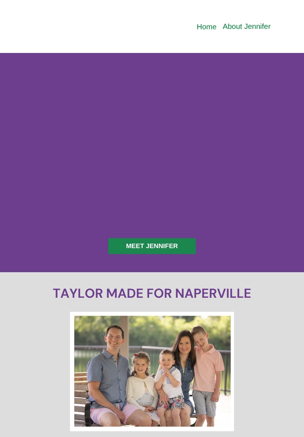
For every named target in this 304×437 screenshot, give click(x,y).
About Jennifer (247, 26)
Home (207, 27)
